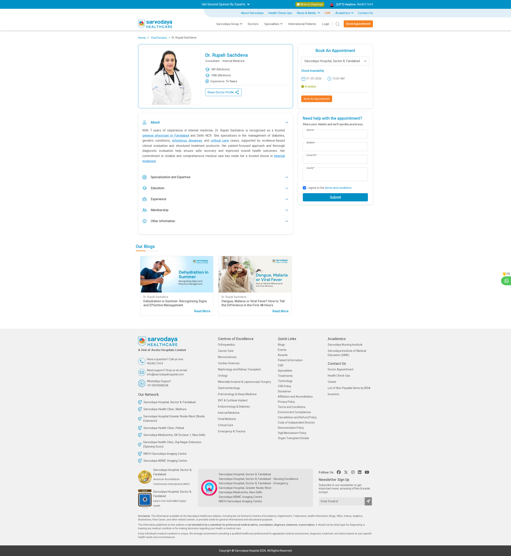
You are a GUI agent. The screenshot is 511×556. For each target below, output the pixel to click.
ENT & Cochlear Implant (233, 400)
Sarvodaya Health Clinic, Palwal (164, 428)
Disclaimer (284, 391)
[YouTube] (367, 472)
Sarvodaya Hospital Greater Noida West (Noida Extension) (174, 419)
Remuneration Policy (291, 427)
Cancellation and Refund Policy (297, 417)
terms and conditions (338, 187)
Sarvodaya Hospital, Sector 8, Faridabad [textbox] (332, 61)
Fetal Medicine (227, 419)
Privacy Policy (286, 401)
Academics (342, 13)
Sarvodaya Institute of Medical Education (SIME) (347, 353)
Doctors (253, 24)
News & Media (307, 13)
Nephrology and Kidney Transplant (239, 369)
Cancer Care (226, 350)
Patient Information (290, 360)
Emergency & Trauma (231, 431)
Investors (333, 394)
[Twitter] (346, 472)
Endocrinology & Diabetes (234, 406)
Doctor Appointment (341, 369)
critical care (220, 140)
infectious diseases (187, 140)
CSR (280, 365)
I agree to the (330, 187)
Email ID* (312, 155)
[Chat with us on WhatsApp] (506, 280)
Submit (335, 197)
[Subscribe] (368, 501)
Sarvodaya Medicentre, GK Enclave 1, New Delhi (174, 435)
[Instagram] (353, 472)
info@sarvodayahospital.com (165, 374)
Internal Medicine (229, 412)
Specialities (285, 370)
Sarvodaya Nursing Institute (345, 344)
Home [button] (142, 37)
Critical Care (225, 425)
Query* (310, 168)
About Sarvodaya (252, 13)
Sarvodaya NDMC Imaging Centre (165, 461)
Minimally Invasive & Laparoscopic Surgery (244, 381)
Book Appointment (358, 23)
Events (282, 349)
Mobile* (311, 142)
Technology (285, 381)
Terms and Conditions (291, 407)
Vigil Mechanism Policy (292, 433)
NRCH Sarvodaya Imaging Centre (165, 454)
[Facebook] (339, 472)
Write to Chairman (311, 4)
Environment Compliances (294, 412)
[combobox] (335, 61)
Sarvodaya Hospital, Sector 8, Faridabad (170, 402)
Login (325, 24)
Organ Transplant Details (293, 438)
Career (332, 381)
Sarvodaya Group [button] (227, 24)
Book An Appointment (317, 98)
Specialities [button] (271, 24)
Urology (223, 375)
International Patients (302, 24)
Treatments (285, 375)
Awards (283, 355)
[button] (143, 276)
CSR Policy (284, 386)
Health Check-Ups (280, 13)
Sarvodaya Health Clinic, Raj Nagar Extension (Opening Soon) (172, 444)
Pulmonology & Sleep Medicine (237, 394)
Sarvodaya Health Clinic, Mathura (165, 409)
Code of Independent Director (296, 422)
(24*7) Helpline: (354, 4)
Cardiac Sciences (229, 363)
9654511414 (365, 4)
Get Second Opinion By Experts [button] (224, 4)
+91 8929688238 (157, 385)
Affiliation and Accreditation (295, 396)
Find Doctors (159, 37)
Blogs (281, 344)
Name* (310, 130)
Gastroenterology (229, 388)
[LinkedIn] (359, 472)
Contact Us (365, 13)
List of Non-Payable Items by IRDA (349, 388)
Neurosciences (227, 357)
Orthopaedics (226, 344)
